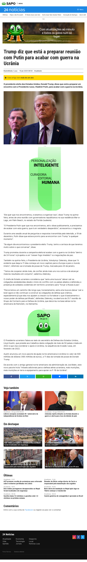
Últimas (8, 475)
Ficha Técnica (7, 551)
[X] (82, 537)
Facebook (29, 510)
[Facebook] (78, 537)
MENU (21, 3)
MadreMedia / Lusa (10, 71)
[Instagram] (74, 537)
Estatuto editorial (19, 551)
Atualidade (38, 71)
